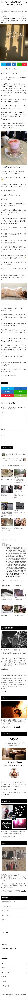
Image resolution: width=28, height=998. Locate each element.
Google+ (14, 580)
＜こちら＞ (4, 669)
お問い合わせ (5, 986)
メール (3, 435)
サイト (3, 441)
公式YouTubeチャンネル (9, 948)
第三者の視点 (5, 910)
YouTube (3, 981)
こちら (18, 727)
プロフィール (5, 967)
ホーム (3, 963)
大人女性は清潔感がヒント (9, 901)
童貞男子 (4, 920)
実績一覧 (3, 977)
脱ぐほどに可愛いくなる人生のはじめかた (14, 4)
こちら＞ (23, 891)
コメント (4, 412)
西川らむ (8, 545)
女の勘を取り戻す (7, 906)
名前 (3, 429)
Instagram (21, 580)
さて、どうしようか (7, 915)
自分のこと (5, 383)
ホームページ (5, 972)
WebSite (7, 580)
